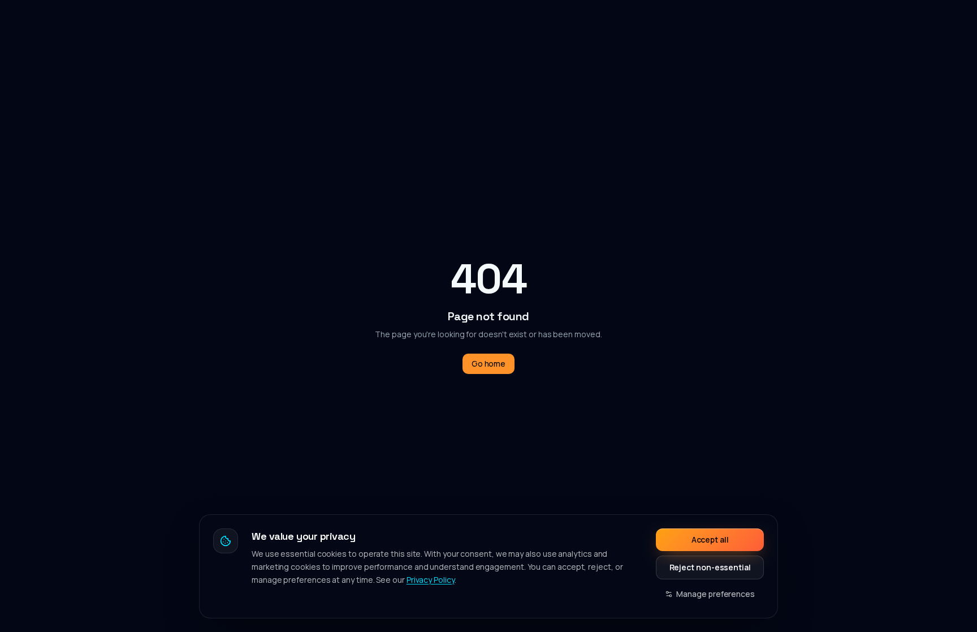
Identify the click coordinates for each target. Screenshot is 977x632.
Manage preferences (715, 593)
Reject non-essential (710, 567)
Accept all (710, 539)
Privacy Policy (431, 579)
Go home (488, 363)
